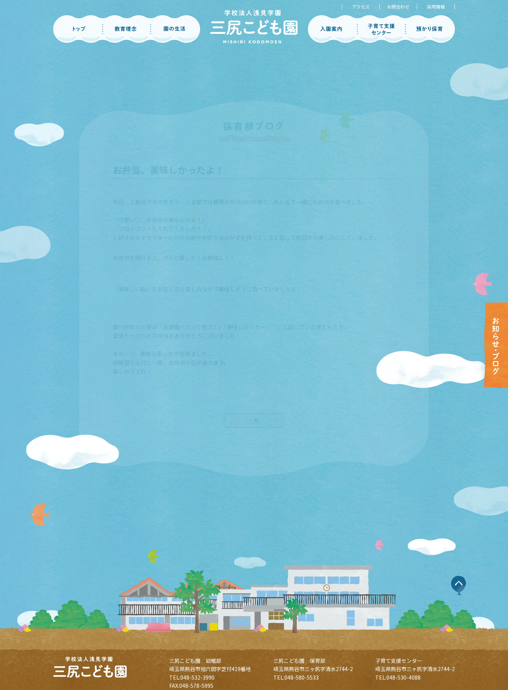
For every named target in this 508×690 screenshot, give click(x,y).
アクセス (361, 7)
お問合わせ (398, 7)
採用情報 (436, 7)
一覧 (254, 403)
